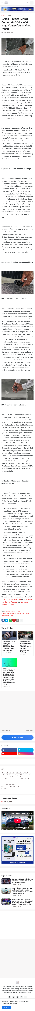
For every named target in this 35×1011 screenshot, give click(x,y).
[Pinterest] (14, 620)
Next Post (29, 731)
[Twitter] (6, 620)
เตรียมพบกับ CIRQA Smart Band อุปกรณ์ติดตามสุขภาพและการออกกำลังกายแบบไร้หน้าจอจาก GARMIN (9, 646)
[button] (2, 2)
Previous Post (6, 731)
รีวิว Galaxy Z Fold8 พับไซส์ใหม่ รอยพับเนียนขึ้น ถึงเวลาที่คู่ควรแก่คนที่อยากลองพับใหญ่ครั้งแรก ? (22, 881)
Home (3, 15)
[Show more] (21, 620)
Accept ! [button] (6, 1007)
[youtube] (9, 753)
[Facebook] (3, 620)
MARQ (19, 613)
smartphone (25, 613)
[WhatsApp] (10, 620)
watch (11, 616)
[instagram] (26, 753)
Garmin (9, 15)
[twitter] (26, 750)
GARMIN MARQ (15, 611)
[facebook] (9, 750)
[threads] (25, 997)
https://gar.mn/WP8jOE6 (11, 599)
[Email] (17, 620)
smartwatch (5, 616)
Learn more (13, 1003)
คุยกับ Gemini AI (17, 737)
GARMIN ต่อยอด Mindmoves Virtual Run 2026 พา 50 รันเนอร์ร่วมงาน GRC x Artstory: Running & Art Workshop (26, 647)
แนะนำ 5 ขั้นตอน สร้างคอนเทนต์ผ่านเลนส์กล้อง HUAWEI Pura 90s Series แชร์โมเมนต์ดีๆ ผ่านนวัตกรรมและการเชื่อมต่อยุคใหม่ (22, 891)
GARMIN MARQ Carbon (8, 613)
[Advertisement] (13, 925)
